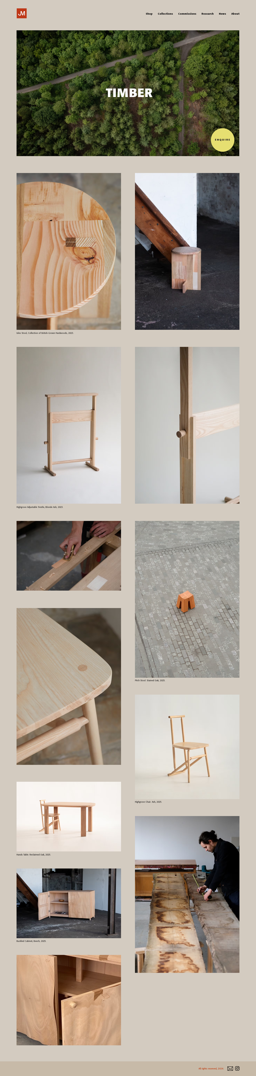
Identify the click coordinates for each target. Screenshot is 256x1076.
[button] (165, 13)
